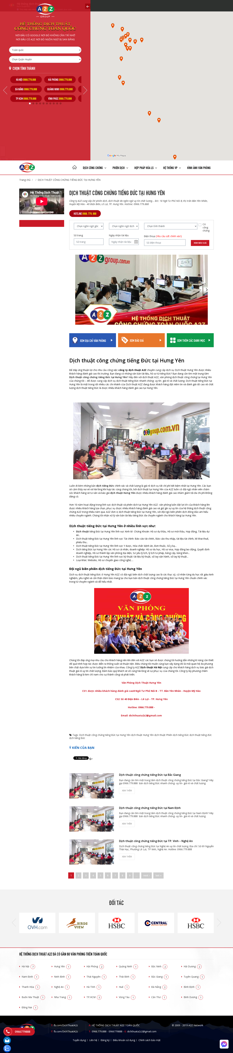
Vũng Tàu (126, 997)
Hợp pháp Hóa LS (144, 167)
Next (85, 90)
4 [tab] (40, 103)
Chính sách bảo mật (150, 1040)
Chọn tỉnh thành (24, 68)
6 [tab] (47, 103)
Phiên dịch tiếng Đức (177, 735)
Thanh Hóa (30, 986)
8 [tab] (54, 103)
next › (146, 875)
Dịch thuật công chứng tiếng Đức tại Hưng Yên (69, 179)
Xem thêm (127, 790)
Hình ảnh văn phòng (199, 167)
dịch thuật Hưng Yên (122, 492)
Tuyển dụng (79, 1040)
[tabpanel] (26, 89)
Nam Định (29, 976)
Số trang (78, 235)
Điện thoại (163, 236)
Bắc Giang (159, 976)
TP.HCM (93, 997)
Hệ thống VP (170, 167)
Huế (123, 986)
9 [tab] (57, 103)
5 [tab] (43, 103)
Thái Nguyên (95, 976)
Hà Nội (28, 966)
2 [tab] (33, 103)
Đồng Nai (29, 1007)
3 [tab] (37, 103)
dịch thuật (159, 735)
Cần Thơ (158, 997)
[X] (74, 167)
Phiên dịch (119, 167)
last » (158, 875)
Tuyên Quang (193, 976)
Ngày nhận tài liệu (119, 235)
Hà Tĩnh (93, 986)
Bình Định (191, 986)
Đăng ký (105, 1040)
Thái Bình (126, 976)
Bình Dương (192, 997)
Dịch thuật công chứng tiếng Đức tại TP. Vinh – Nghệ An (156, 841)
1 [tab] (30, 103)
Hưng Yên (61, 966)
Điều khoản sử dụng (124, 1040)
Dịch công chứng (93, 167)
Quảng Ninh (127, 966)
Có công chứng (206, 227)
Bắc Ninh (158, 966)
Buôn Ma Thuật (32, 997)
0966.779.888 (99, 1031)
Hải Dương (192, 966)
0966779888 (115, 1031)
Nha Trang (62, 997)
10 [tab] (61, 103)
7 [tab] (50, 103)
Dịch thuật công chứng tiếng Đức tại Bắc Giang (150, 775)
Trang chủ (25, 179)
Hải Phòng (94, 966)
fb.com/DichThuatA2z (66, 1025)
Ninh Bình (61, 976)
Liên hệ (93, 1040)
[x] (87, 6)
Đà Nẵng (158, 986)
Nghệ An (61, 986)
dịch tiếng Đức (77, 738)
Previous (5, 90)
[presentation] (14, 922)
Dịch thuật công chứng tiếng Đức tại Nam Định (150, 808)
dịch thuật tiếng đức (201, 735)
